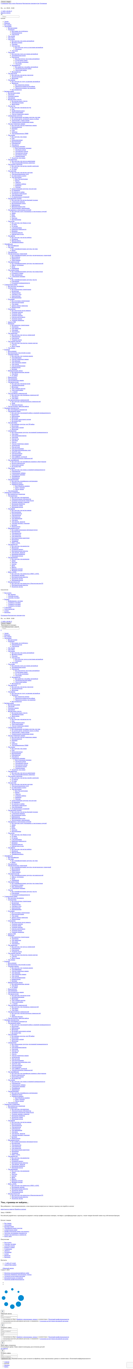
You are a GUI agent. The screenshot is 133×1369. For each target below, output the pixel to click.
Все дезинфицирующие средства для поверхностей (27, 263)
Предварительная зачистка (20, 551)
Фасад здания (16, 346)
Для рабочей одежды (21, 151)
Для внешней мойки (14, 411)
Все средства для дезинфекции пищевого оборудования (29, 461)
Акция (6, 21)
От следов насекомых (21, 62)
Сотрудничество (9, 609)
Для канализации (17, 453)
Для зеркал (15, 396)
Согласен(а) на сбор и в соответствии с (36, 1319)
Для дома (11, 247)
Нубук (13, 216)
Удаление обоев (16, 314)
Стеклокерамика (17, 227)
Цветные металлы (17, 405)
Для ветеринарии (13, 479)
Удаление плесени (17, 312)
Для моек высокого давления (20, 523)
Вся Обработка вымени (22, 486)
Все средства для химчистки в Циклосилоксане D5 (27, 583)
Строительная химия (10, 284)
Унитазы (18, 187)
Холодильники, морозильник (21, 208)
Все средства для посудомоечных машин (24, 125)
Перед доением (20, 487)
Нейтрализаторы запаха (15, 370)
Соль (13, 130)
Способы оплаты (13, 596)
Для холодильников (18, 448)
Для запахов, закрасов (18, 521)
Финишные (15, 539)
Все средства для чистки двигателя (22, 75)
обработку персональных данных (27, 1319)
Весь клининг (12, 351)
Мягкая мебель (16, 240)
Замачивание (16, 478)
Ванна (13, 250)
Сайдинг (14, 344)
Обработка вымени (17, 484)
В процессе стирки (17, 273)
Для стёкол (11, 37)
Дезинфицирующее (18, 102)
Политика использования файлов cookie (16, 1273)
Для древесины (16, 328)
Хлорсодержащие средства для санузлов (24, 188)
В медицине (15, 281)
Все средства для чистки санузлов (22, 172)
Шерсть (14, 567)
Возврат (6, 599)
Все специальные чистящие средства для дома (26, 117)
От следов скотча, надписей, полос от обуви (25, 119)
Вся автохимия (12, 28)
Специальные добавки (19, 473)
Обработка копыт (17, 482)
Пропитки (11, 323)
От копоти (15, 167)
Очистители (15, 34)
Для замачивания (17, 518)
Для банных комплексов (19, 193)
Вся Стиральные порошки (23, 148)
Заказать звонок (5, 13)
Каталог (5, 1)
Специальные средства (15, 115)
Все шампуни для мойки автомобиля (26, 67)
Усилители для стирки (18, 158)
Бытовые (14, 369)
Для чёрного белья (21, 154)
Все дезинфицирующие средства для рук (24, 279)
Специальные (12, 431)
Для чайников (16, 361)
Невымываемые (16, 297)
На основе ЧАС (16, 421)
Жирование (15, 547)
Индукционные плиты (19, 203)
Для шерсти (15, 145)
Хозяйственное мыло (18, 111)
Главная (6, 1362)
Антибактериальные (18, 385)
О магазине (7, 607)
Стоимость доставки (14, 602)
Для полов (11, 94)
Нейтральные (16, 416)
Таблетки (14, 132)
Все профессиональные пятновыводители (25, 530)
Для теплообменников (18, 366)
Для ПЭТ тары (16, 452)
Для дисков (11, 36)
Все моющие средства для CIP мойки (23, 424)
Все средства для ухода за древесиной (23, 335)
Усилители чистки (17, 578)
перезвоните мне (6, 1323)
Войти (6, 1366)
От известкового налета (19, 176)
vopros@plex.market (10, 1265)
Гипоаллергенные (17, 140)
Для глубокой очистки (18, 388)
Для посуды (11, 106)
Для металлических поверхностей (18, 400)
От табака (15, 375)
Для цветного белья (21, 153)
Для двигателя (12, 73)
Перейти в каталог (20, 1209)
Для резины (11, 80)
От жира (14, 224)
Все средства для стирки (19, 137)
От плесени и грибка (18, 192)
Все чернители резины (22, 85)
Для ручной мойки (21, 70)
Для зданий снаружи (14, 341)
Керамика (15, 231)
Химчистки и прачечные (12, 492)
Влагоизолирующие (18, 302)
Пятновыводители (17, 507)
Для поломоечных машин (16, 380)
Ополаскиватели (17, 127)
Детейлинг (11, 29)
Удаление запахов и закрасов (20, 502)
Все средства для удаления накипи (22, 356)
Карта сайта (8, 1236)
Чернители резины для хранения (25, 88)
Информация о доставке (15, 601)
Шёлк (13, 565)
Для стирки (11, 135)
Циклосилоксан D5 (14, 582)
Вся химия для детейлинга (20, 31)
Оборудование (16, 260)
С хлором (14, 392)
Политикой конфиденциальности (58, 1319)
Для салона (11, 39)
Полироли (18, 49)
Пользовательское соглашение (13, 1278)
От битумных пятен (21, 60)
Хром (13, 403)
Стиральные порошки (18, 146)
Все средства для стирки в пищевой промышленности (28, 470)
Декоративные (16, 292)
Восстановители (17, 89)
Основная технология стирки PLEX (23, 500)
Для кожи (14, 44)
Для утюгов (15, 364)
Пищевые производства (11, 408)
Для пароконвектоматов (19, 435)
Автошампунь (16, 65)
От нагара (15, 226)
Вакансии (7, 1255)
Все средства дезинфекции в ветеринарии (25, 481)
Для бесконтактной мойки (23, 68)
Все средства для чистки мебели (21, 237)
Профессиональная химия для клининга (16, 1231)
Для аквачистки (16, 533)
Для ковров (11, 98)
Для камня (15, 330)
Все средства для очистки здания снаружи (25, 343)
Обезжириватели (17, 33)
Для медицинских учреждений (17, 253)
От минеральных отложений (20, 197)
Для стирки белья (13, 270)
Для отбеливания (17, 195)
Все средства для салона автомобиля (23, 41)
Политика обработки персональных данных (18, 1274)
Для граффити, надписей (19, 457)
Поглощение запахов (18, 575)
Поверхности (16, 258)
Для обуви (15, 374)
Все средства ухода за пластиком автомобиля (29, 47)
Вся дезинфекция (13, 245)
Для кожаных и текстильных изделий (19, 210)
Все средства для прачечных (20, 497)
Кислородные (16, 531)
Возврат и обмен (9, 1247)
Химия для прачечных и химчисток (15, 1234)
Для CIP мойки (12, 422)
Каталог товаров (5, 623)
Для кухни (11, 221)
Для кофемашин (16, 357)
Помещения (15, 268)
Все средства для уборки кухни (21, 223)
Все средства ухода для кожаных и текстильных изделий (29, 211)
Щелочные (15, 78)
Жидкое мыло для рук (14, 99)
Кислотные (15, 414)
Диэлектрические (17, 76)
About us (7, 1250)
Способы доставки (14, 597)
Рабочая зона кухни (18, 234)
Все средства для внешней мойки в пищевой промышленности (31, 413)
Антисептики (12, 288)
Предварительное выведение (20, 538)
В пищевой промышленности (21, 283)
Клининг (7, 349)
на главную (4, 1348)
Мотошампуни (16, 72)
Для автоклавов (16, 455)
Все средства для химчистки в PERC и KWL (25, 573)
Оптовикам (43, 3)
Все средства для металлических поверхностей (26, 401)
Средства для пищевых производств (15, 1233)
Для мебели (11, 236)
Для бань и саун (16, 294)
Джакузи (18, 182)
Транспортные (16, 296)
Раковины (18, 185)
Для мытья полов (13, 382)
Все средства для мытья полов (21, 383)
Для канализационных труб (20, 174)
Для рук (10, 278)
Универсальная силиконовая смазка (23, 122)
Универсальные (20, 156)
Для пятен (15, 520)
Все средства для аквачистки (20, 546)
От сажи (14, 169)
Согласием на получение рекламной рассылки (54, 1321)
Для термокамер (13, 491)
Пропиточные (16, 307)
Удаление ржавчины (18, 320)
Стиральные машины (18, 201)
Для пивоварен (12, 379)
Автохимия (7, 26)
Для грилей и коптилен (15, 164)
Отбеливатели (16, 143)
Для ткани (15, 50)
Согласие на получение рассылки (14, 1276)
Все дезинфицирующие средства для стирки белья (27, 271)
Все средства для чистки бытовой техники (25, 200)
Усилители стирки (17, 505)
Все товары (7, 24)
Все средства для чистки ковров (21, 510)
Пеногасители (12, 377)
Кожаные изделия (17, 569)
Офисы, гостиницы (18, 265)
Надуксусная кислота (18, 463)
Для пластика (16, 46)
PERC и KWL (16, 543)
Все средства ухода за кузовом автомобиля (25, 54)
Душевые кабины (20, 184)
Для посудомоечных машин (20, 114)
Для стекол (15, 434)
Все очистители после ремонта (21, 310)
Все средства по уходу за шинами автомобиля (26, 81)
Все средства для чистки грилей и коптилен (25, 166)
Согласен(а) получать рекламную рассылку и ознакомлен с (35, 1321)
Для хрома (18, 63)
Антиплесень (16, 445)
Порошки (14, 128)
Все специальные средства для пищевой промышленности (30, 432)
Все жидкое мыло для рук (19, 101)
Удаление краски (17, 318)
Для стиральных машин (19, 362)
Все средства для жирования (20, 559)
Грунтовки (11, 299)
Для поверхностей (13, 262)
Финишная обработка (18, 504)
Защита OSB (12, 322)
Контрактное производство (31, 3)
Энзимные (15, 541)
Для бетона (15, 327)
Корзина (7, 1365)
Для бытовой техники (15, 198)
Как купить (12, 3)
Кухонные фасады (17, 232)
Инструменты (16, 257)
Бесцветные (15, 291)
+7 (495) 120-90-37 (6, 11)
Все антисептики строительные (21, 289)
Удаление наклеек (17, 315)
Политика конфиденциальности (14, 1279)
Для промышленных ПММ (20, 133)
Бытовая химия (9, 91)
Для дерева (15, 304)
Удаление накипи (13, 96)
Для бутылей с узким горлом (20, 120)
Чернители (15, 83)
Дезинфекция (8, 244)
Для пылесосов (16, 515)
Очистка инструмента (18, 317)
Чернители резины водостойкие (25, 86)
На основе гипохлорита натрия (21, 419)
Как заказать (12, 594)
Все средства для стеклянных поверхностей (25, 395)
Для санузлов (12, 171)
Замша (14, 213)
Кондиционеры (16, 141)
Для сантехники (17, 177)
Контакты (19, 3)
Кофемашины (16, 205)
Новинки (7, 23)
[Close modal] (2, 1311)
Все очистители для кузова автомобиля (27, 59)
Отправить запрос (6, 1340)
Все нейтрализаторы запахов (20, 372)
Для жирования (13, 557)
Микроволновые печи (18, 206)
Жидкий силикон (17, 42)
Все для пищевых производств (17, 409)
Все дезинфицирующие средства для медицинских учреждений (31, 255)
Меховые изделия (17, 570)
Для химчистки (16, 536)
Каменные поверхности (19, 229)
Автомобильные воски (19, 55)
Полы (13, 266)
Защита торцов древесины (20, 305)
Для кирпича (16, 331)
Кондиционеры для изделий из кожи (19, 353)
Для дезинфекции (13, 460)
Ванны (17, 180)
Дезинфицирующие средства (13, 1228)
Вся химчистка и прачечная (16, 494)
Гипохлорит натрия (18, 427)
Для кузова (11, 52)
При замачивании (17, 275)
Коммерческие (16, 367)
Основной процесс (17, 549)
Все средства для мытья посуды (21, 107)
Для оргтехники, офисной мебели (18, 406)
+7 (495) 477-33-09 (10, 1263)
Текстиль (14, 218)
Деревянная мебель (17, 242)
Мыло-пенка (15, 104)
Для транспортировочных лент (21, 450)
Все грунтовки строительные (21, 301)
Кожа (13, 214)
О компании (4, 3)
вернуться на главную (7, 1209)
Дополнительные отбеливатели (21, 499)
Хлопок (14, 564)
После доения (19, 489)
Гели (13, 109)
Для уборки (11, 348)
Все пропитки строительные (20, 325)
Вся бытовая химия (14, 93)
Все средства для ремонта (16, 286)
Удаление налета (17, 340)
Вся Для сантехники (21, 179)
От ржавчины (16, 190)
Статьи (6, 610)
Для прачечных (12, 495)
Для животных (12, 159)
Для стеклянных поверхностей (17, 393)
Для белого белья (20, 150)
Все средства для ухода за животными (23, 161)
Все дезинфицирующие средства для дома (25, 249)
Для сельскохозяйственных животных (23, 163)
